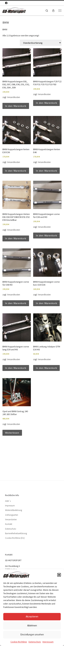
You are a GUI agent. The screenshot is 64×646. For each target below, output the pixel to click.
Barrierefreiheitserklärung (16, 533)
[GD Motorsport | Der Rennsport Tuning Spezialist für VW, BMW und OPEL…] (14, 10)
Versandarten (11, 519)
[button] (59, 574)
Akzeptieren (32, 616)
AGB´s (8, 501)
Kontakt (8, 524)
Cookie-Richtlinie (19, 641)
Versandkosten (13, 97)
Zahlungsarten (11, 515)
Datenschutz (35, 641)
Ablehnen (32, 625)
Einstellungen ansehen (32, 634)
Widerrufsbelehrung (13, 510)
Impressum (48, 641)
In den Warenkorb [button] (15, 106)
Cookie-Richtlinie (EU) (15, 538)
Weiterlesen (12, 432)
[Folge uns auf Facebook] (6, 3)
